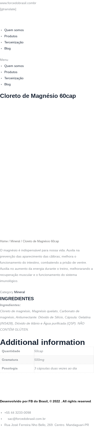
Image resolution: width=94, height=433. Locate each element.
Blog (7, 48)
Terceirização (14, 42)
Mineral (15, 241)
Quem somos (14, 30)
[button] (47, 60)
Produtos (10, 36)
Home (4, 241)
